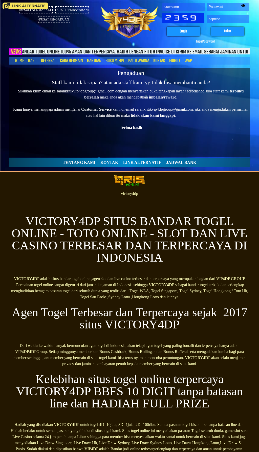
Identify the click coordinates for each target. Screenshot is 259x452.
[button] (183, 31)
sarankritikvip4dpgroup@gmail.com (85, 91)
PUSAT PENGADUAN (54, 19)
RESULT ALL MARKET (35, 10)
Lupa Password (205, 42)
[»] (25, 6)
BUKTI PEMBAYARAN (72, 10)
